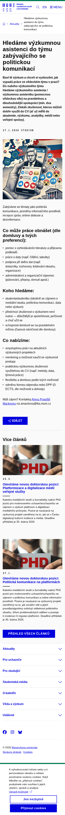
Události (8, 715)
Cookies (27, 752)
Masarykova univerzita (24, 747)
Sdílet (17, 420)
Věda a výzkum (13, 704)
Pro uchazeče (12, 659)
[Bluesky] (20, 732)
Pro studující (11, 670)
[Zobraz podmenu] (56, 648)
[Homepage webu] (17, 7)
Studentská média (15, 681)
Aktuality (9, 648)
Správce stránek (12, 752)
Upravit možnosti (18, 791)
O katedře (9, 693)
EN (45, 7)
